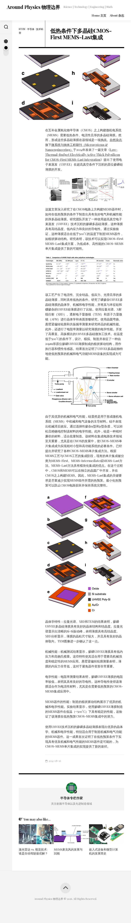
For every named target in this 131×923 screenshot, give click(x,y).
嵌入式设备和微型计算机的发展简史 (103, 851)
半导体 (30, 29)
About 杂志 (117, 15)
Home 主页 (99, 15)
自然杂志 (116, 140)
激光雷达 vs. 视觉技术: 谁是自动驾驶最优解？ (33, 851)
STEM (22, 29)
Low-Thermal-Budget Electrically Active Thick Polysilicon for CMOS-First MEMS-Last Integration (82, 155)
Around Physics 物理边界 (33, 7)
